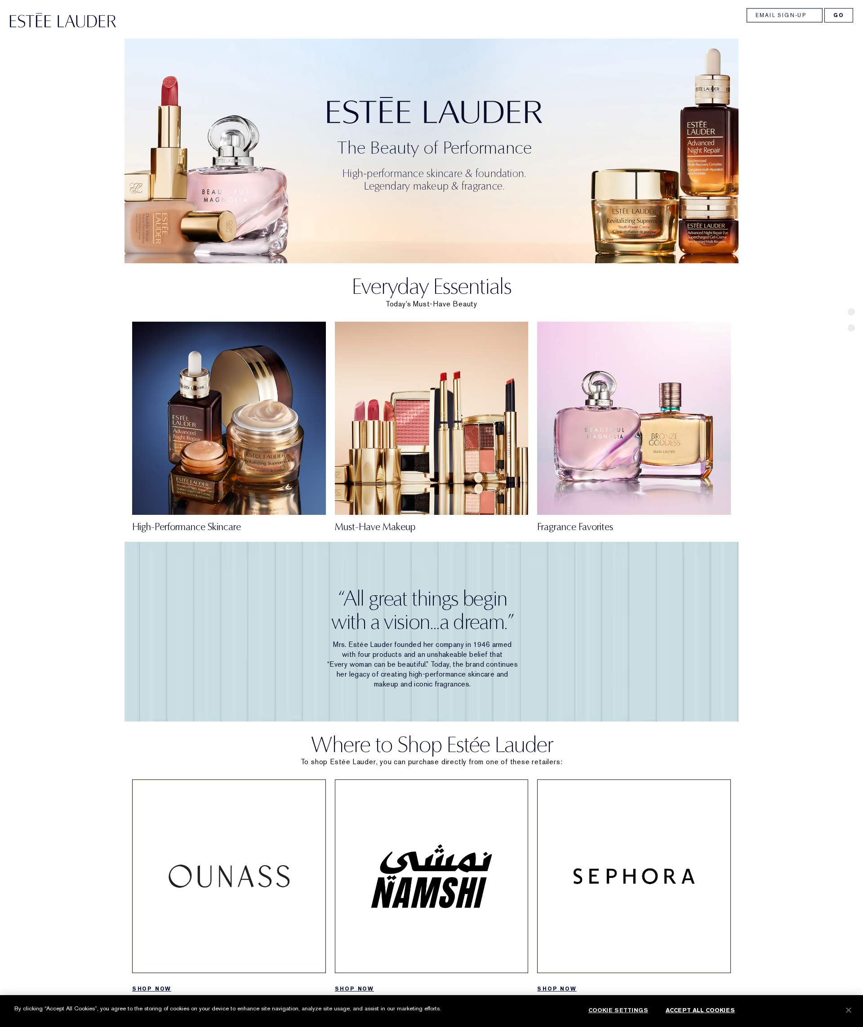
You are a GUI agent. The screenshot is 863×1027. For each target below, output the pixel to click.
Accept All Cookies (700, 1010)
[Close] (849, 1010)
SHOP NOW (151, 988)
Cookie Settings (618, 1010)
